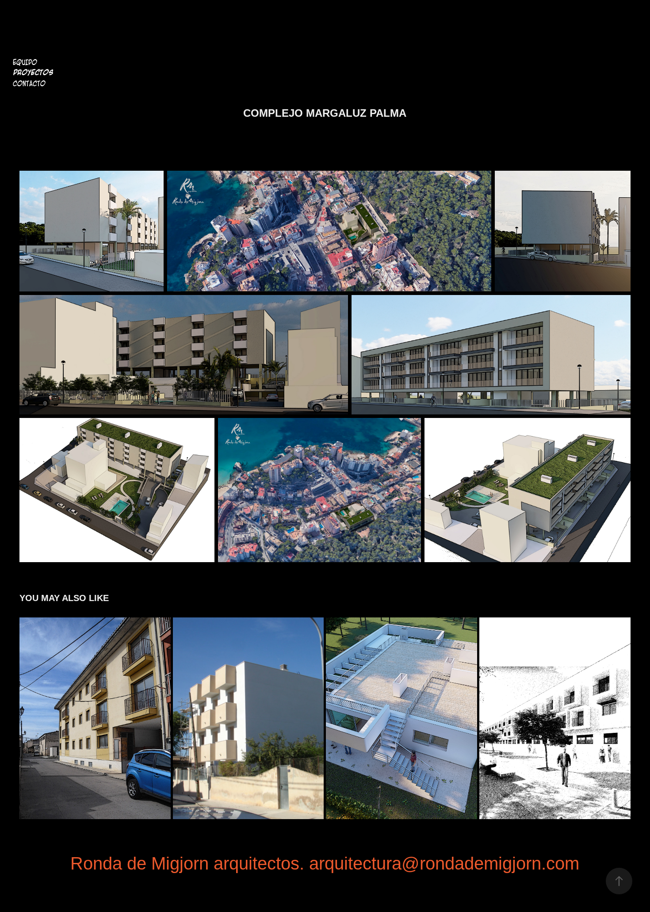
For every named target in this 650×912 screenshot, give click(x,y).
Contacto (29, 83)
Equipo (25, 62)
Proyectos (33, 72)
